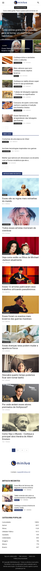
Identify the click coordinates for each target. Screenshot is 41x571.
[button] (3, 2)
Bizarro (4, 45)
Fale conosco (23, 556)
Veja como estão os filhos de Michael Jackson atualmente (20, 258)
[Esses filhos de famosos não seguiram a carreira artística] (7, 488)
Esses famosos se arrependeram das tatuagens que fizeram (25, 118)
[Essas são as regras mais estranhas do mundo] (20, 187)
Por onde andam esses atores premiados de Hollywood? (16, 405)
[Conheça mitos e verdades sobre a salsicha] (7, 60)
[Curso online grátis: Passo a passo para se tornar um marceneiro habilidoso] (20, 26)
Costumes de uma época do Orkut (15, 139)
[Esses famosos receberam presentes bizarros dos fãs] (16, 48)
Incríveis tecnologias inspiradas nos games (19, 148)
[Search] (38, 2)
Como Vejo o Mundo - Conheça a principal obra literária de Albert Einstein (18, 436)
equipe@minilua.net (23, 472)
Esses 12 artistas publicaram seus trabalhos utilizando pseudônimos (19, 288)
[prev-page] (3, 127)
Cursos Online (6, 27)
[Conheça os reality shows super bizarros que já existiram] (7, 84)
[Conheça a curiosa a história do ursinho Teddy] (7, 508)
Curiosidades (17, 62)
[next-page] (6, 127)
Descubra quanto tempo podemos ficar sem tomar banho (18, 376)
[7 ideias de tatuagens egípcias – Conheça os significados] (7, 94)
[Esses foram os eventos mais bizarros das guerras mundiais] (20, 305)
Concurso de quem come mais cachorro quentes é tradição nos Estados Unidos (26, 105)
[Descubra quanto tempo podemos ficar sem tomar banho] (20, 363)
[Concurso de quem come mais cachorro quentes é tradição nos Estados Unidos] (7, 105)
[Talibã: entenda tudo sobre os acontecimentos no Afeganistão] (7, 498)
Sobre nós (32, 556)
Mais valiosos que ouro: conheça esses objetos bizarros (23, 70)
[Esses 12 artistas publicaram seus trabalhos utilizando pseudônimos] (20, 275)
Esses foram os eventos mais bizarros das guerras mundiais (17, 317)
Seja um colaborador (10, 556)
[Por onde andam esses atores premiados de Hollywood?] (20, 393)
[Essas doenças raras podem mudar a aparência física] (20, 334)
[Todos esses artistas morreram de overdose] (20, 216)
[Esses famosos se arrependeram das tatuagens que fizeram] (7, 118)
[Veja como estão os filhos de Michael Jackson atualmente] (20, 246)
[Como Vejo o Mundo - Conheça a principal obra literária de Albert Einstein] (20, 422)
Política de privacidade (20, 558)
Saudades (5, 142)
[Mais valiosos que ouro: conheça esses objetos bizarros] (7, 71)
